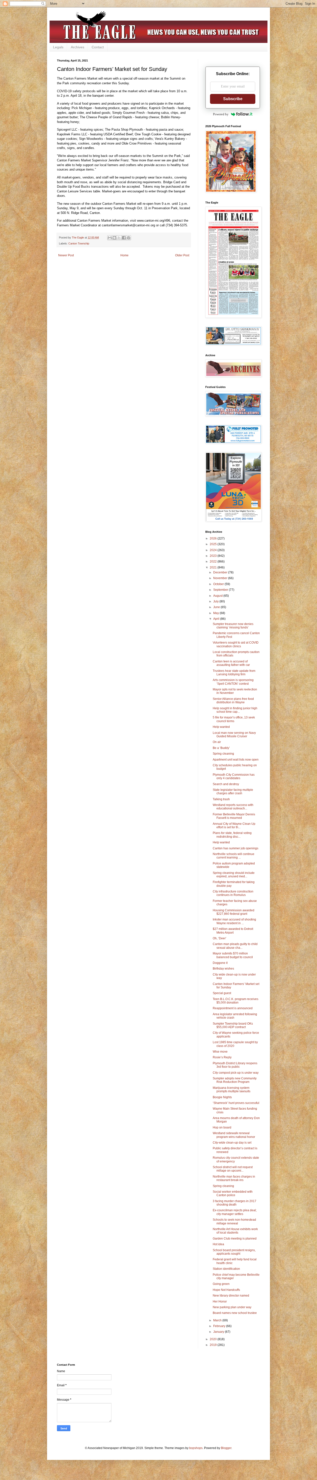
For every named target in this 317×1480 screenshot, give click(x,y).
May (216, 613)
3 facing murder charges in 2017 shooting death (234, 1202)
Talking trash (221, 799)
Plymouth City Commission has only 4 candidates (234, 776)
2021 (213, 567)
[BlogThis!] (114, 237)
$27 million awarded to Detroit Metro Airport (233, 930)
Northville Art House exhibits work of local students (235, 1230)
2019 (213, 1345)
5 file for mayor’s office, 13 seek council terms (234, 719)
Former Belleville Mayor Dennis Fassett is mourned (234, 816)
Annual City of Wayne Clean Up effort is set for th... (234, 825)
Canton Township (78, 243)
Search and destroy (226, 784)
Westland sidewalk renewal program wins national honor (234, 1134)
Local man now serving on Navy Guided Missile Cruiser (234, 734)
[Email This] (109, 237)
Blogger (226, 1448)
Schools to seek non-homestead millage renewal (234, 1221)
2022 (213, 561)
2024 (213, 550)
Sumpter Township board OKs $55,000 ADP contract (233, 1025)
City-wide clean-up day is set (232, 1142)
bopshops (196, 1448)
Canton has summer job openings (235, 848)
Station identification (226, 1269)
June (217, 607)
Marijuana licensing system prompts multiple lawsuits (231, 1089)
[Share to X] (119, 237)
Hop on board (222, 1127)
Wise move (220, 1051)
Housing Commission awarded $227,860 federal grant (233, 912)
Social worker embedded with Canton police (233, 1193)
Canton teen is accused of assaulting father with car (231, 663)
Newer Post (66, 255)
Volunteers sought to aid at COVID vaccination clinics (236, 644)
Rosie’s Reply (222, 1057)
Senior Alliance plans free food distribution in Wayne (233, 700)
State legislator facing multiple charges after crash (233, 791)
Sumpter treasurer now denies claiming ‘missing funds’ (233, 625)
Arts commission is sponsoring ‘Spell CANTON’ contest (233, 681)
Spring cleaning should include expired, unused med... (234, 874)
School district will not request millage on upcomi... (233, 1168)
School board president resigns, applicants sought (234, 1251)
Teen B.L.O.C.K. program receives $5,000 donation (235, 1000)
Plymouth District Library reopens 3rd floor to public (235, 1065)
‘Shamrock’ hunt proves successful (236, 1103)
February (219, 1326)
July (216, 601)
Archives (77, 47)
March (217, 1320)
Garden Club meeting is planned (235, 1238)
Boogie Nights (222, 1097)
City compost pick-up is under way (236, 1072)
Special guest (222, 993)
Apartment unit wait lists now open (236, 759)
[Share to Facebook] (123, 237)
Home (124, 255)
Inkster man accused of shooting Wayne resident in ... (234, 921)
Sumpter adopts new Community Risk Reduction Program (235, 1080)
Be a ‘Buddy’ (221, 748)
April (216, 619)
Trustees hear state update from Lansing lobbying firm (234, 672)
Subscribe (232, 99)
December (220, 572)
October (219, 584)
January (219, 1331)
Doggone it (220, 963)
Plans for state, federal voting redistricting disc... (232, 834)
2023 (213, 556)
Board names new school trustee (235, 1313)
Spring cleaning (223, 753)
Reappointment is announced (233, 1008)
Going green (221, 1284)
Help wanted (221, 727)
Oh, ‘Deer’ (219, 938)
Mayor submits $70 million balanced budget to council (233, 955)
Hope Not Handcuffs (226, 1290)
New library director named (231, 1295)
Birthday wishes (223, 968)
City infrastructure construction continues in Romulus (233, 893)
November (220, 578)
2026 (213, 538)
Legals (58, 47)
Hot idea (218, 1244)
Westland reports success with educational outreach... (233, 806)
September (221, 590)
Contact (98, 47)
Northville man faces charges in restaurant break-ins (234, 1178)
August (218, 595)
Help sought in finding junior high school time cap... (235, 710)
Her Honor (220, 1301)
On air (217, 742)
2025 (213, 544)
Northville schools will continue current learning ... (233, 855)
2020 (213, 1339)
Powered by (221, 114)
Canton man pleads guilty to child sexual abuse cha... (235, 945)
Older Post (182, 255)
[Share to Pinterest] (128, 237)
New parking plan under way (232, 1307)
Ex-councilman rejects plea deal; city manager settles (235, 1212)
